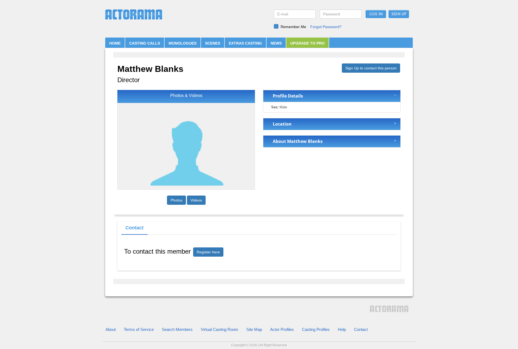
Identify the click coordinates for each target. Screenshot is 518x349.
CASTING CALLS (144, 43)
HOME (115, 43)
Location (281, 124)
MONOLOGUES (182, 43)
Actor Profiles (282, 329)
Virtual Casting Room (219, 329)
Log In (376, 14)
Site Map (254, 329)
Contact (361, 329)
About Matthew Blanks (297, 141)
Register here (208, 252)
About (110, 329)
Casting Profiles (316, 329)
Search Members (177, 329)
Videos (196, 200)
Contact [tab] (134, 227)
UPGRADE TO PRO (307, 43)
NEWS (276, 43)
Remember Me (293, 27)
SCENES (212, 43)
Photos (176, 200)
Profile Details (287, 96)
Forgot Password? (326, 27)
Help (342, 329)
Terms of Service (139, 329)
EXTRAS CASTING (245, 43)
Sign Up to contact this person (371, 68)
